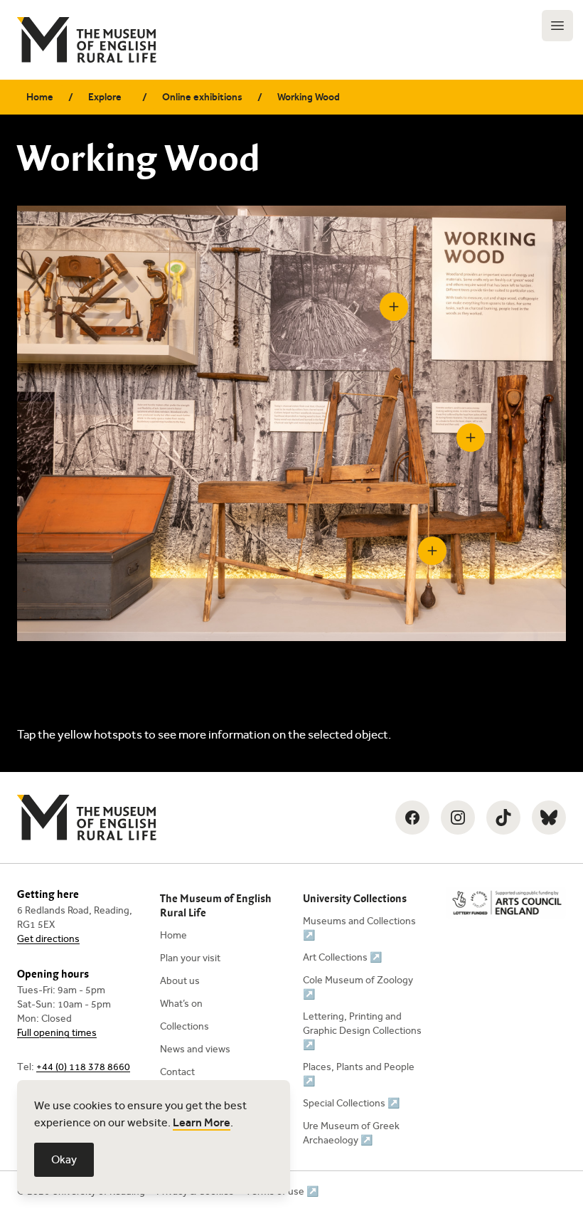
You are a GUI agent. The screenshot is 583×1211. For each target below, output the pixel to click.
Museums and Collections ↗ (359, 928)
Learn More (201, 1122)
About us (180, 981)
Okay (64, 1159)
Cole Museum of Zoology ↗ (358, 987)
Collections (184, 1026)
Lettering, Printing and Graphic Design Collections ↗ (362, 1030)
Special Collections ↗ (351, 1103)
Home (39, 97)
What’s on (181, 1004)
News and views (195, 1049)
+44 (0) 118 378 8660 (83, 1067)
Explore (105, 97)
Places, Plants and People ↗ (358, 1074)
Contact (177, 1072)
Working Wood (308, 97)
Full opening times (57, 1033)
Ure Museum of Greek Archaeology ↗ (351, 1133)
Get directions (48, 939)
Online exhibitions (202, 97)
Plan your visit (190, 958)
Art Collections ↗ (342, 957)
